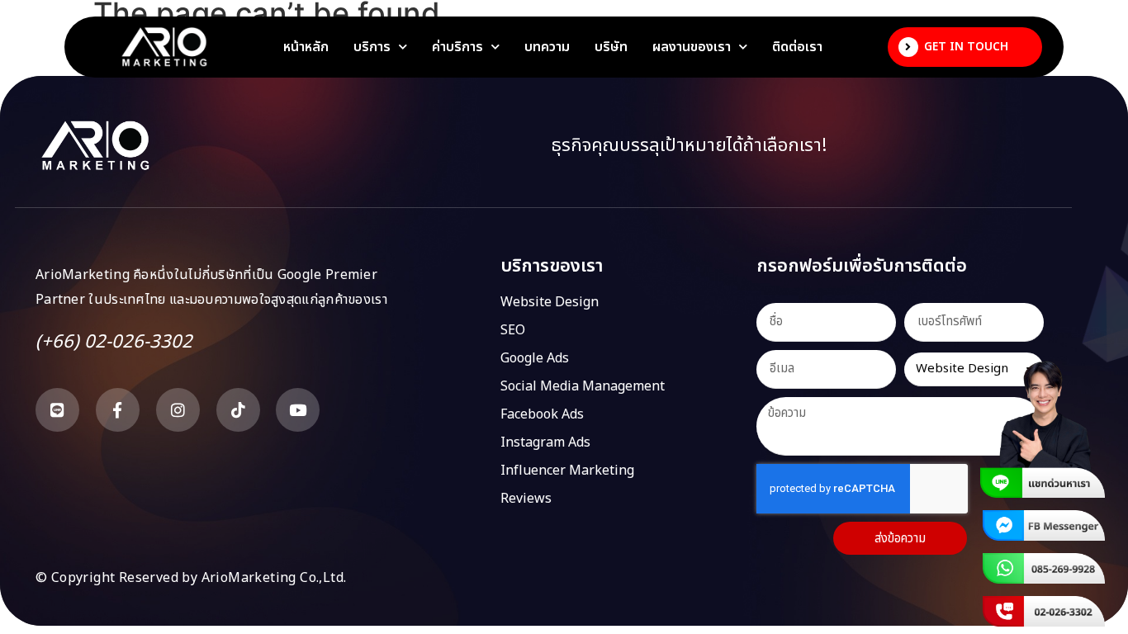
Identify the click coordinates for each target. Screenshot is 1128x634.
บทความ (547, 47)
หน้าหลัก (306, 47)
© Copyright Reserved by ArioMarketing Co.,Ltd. (191, 578)
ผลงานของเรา (691, 47)
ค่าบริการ (457, 47)
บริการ (372, 47)
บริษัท (611, 47)
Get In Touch (966, 46)
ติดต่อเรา (797, 47)
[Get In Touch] (908, 47)
